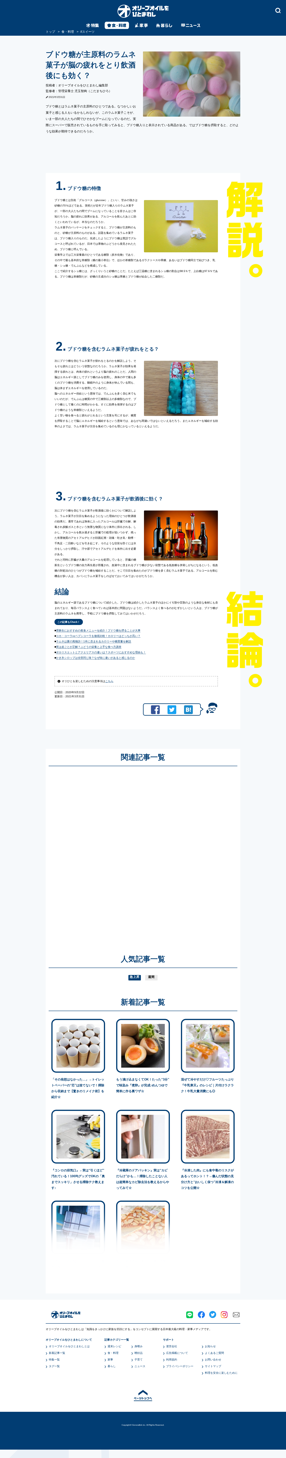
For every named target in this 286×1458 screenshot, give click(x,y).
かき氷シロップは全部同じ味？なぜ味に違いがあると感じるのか (95, 657)
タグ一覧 (54, 1366)
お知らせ (210, 1346)
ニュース (139, 1366)
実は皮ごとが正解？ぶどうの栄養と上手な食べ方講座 (88, 646)
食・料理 (113, 1352)
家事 (110, 1359)
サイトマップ (213, 1366)
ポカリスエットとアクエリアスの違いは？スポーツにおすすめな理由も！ (101, 652)
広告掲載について (177, 1352)
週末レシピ (114, 1346)
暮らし (112, 1366)
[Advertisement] (106, 854)
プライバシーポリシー (179, 1366)
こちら (109, 681)
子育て (138, 1359)
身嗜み (138, 1346)
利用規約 (171, 1359)
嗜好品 (138, 1352)
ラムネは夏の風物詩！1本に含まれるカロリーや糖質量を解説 (93, 641)
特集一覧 (54, 1359)
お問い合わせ (213, 1359)
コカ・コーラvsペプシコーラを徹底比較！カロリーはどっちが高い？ (98, 635)
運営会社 (171, 1346)
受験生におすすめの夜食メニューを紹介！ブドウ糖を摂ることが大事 (98, 630)
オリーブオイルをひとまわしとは (69, 1346)
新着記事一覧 (57, 1352)
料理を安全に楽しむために (221, 1372)
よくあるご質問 (214, 1352)
